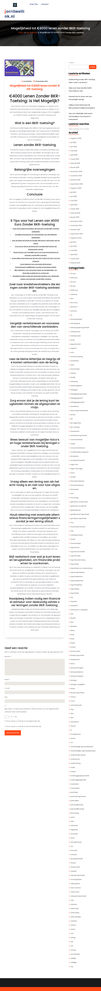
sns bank (74, 850)
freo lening (74, 498)
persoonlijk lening (77, 805)
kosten (73, 647)
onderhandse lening (78, 755)
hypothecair (75, 547)
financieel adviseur (77, 481)
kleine (73, 630)
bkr (72, 419)
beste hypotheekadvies (79, 410)
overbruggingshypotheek (80, 776)
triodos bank (75, 867)
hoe (72, 522)
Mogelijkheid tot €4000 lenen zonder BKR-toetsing (35, 87)
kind (72, 622)
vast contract (76, 888)
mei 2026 (74, 151)
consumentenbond (78, 448)
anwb (73, 340)
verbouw (74, 904)
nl (71, 730)
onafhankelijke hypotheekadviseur (83, 751)
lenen (73, 664)
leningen (74, 680)
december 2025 (76, 171)
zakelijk (73, 958)
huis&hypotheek (76, 535)
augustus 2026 (76, 138)
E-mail (7, 688)
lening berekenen (77, 672)
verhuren (74, 921)
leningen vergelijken (78, 684)
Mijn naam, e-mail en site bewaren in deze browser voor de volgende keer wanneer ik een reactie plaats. (32, 710)
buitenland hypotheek (79, 435)
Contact (45, 4)
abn (72, 298)
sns (72, 846)
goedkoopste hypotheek (80, 514)
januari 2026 (75, 167)
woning (73, 950)
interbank (74, 605)
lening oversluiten (77, 676)
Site (6, 697)
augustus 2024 (76, 238)
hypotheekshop (76, 585)
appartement (76, 344)
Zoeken (71, 63)
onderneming (75, 763)
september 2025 (77, 184)
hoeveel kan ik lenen (78, 527)
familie (73, 477)
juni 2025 (74, 196)
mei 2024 (74, 250)
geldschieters (76, 510)
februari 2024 (75, 263)
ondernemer (75, 759)
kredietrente (75, 659)
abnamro (74, 307)
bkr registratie (76, 423)
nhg (72, 709)
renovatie (74, 834)
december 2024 (76, 221)
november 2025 (76, 176)
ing (72, 597)
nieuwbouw (75, 722)
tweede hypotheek (78, 875)
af (71, 315)
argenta (74, 348)
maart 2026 (75, 159)
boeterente (75, 431)
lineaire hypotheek (77, 693)
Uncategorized (76, 879)
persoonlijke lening (77, 809)
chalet (73, 444)
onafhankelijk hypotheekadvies (82, 747)
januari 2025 (75, 217)
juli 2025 (73, 192)
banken (73, 373)
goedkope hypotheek (79, 518)
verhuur (73, 925)
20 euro (73, 282)
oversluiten (75, 784)
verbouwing (75, 913)
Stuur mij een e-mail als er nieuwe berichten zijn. (24, 726)
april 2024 (74, 254)
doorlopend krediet (78, 460)
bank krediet (75, 369)
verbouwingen (76, 917)
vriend (73, 929)
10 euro (73, 274)
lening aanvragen (77, 668)
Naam (7, 679)
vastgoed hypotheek (78, 896)
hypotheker (75, 593)
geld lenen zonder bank (79, 502)
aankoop (74, 294)
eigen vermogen (77, 469)
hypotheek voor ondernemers (82, 568)
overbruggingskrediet (78, 780)
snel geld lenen (76, 842)
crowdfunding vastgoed (79, 452)
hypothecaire (75, 556)
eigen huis (74, 464)
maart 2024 (75, 259)
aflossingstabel (76, 319)
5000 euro (74, 290)
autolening (75, 361)
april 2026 (74, 155)
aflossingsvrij (75, 323)
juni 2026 (74, 147)
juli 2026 (73, 142)
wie (72, 946)
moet (73, 701)
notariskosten (76, 734)
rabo (72, 821)
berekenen (75, 406)
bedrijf (73, 377)
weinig (73, 937)
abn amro (74, 303)
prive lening (75, 813)
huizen (73, 539)
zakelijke (74, 962)
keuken (73, 618)
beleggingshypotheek (79, 394)
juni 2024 (74, 246)
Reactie (8, 656)
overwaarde (75, 788)
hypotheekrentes (77, 581)
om (72, 742)
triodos (73, 863)
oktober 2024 (75, 230)
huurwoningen (76, 543)
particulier (74, 792)
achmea (74, 311)
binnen (73, 415)
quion (73, 817)
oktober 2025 (75, 180)
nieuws (73, 726)
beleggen (74, 390)
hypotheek (75, 564)
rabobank (74, 825)
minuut (73, 697)
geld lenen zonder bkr (78, 506)
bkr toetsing (75, 427)
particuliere (75, 801)
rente (73, 838)
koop (72, 639)
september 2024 (77, 234)
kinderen (74, 626)
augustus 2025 (76, 188)
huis (72, 531)
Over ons (34, 4)
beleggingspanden (78, 402)
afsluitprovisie (76, 336)
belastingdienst (76, 386)
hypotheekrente (77, 576)
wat (72, 933)
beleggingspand (77, 398)
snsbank (74, 854)
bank (72, 365)
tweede (73, 871)
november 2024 (76, 225)
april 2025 (74, 205)
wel (72, 942)
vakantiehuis (75, 884)
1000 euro (74, 278)
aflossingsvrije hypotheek (80, 327)
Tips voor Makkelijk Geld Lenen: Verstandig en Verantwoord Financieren (81, 116)
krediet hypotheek (77, 655)
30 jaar (73, 286)
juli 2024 (73, 242)
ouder (73, 767)
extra (72, 473)
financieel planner (77, 485)
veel (72, 900)
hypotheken (75, 589)
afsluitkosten (75, 332)
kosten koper (75, 651)
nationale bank (76, 705)
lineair (73, 688)
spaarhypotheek (77, 859)
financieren (75, 489)
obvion (73, 738)
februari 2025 (75, 213)
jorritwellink (27, 81)
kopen (73, 643)
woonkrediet (75, 954)
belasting (74, 381)
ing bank (74, 601)
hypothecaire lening (78, 560)
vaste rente (75, 892)
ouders (73, 771)
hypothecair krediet (78, 552)
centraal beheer (77, 439)
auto (72, 352)
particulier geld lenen (78, 796)
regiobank (74, 830)
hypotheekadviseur (78, 572)
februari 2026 (75, 163)
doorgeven (75, 456)
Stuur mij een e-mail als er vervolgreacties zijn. (23, 721)
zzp (72, 967)
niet (72, 718)
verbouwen (75, 908)
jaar (72, 614)
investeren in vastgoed (79, 610)
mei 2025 (74, 200)
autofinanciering (77, 356)
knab (72, 635)
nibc (72, 713)
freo (72, 493)
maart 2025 (75, 209)
